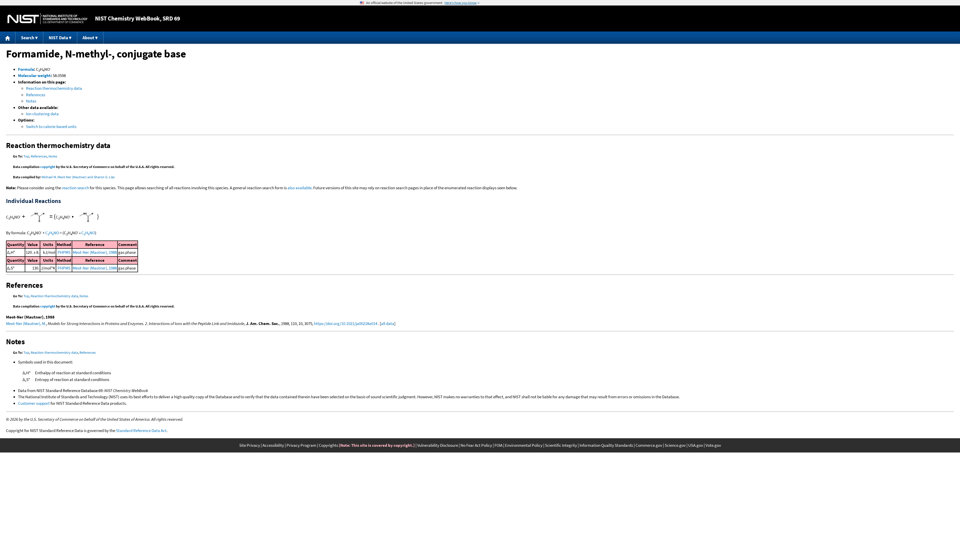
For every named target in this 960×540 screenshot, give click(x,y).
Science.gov (675, 445)
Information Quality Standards (606, 445)
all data (387, 323)
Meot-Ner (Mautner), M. (26, 323)
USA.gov (695, 445)
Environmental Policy (523, 445)
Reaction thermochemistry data (54, 88)
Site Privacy (249, 445)
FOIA (498, 445)
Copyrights (328, 445)
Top (26, 156)
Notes (31, 101)
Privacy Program (301, 445)
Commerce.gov (649, 445)
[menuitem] (8, 38)
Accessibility (273, 445)
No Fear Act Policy (476, 445)
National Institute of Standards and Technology (48, 18)
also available (300, 187)
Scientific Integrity (561, 445)
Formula (26, 69)
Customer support (34, 403)
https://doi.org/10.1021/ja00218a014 (345, 323)
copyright (47, 166)
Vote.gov (713, 445)
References (35, 95)
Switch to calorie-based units (51, 126)
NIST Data (58, 37)
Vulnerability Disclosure (437, 445)
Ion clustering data (42, 113)
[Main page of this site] (8, 38)
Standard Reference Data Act (141, 430)
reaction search (75, 187)
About (88, 37)
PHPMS (64, 252)
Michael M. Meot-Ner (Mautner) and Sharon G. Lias (78, 177)
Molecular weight (34, 75)
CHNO (52, 233)
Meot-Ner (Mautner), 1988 (95, 252)
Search (27, 37)
